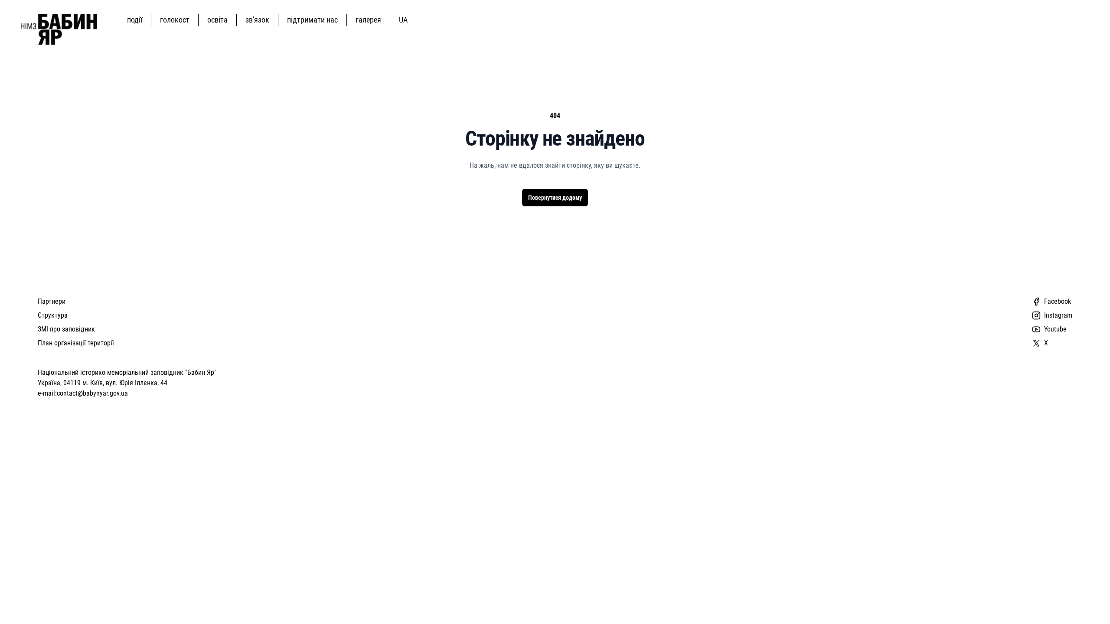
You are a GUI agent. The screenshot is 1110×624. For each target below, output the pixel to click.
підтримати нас (312, 19)
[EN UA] (405, 19)
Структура (53, 315)
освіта (217, 19)
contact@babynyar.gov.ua (92, 393)
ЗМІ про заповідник (66, 329)
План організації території (76, 343)
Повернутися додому (555, 197)
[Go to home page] (59, 29)
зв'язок (257, 19)
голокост (174, 19)
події (134, 19)
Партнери (51, 301)
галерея (368, 19)
